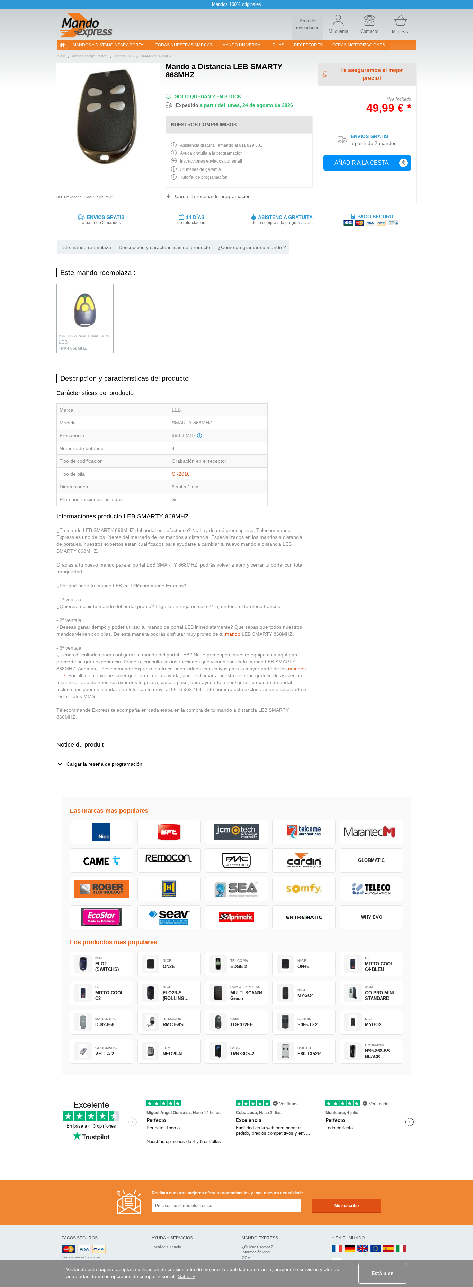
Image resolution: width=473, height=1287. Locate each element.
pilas (278, 45)
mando (232, 634)
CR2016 (181, 474)
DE (350, 1248)
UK (362, 1248)
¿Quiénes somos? (257, 1247)
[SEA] (236, 889)
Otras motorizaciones (358, 45)
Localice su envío (166, 1247)
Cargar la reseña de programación (213, 196)
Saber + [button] (186, 1276)
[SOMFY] (304, 889)
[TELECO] (371, 889)
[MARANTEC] (371, 832)
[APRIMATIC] (236, 917)
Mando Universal (242, 45)
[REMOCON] (169, 860)
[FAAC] (236, 860)
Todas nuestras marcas (184, 45)
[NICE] (101, 832)
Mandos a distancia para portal (109, 45)
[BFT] (169, 832)
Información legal (256, 1252)
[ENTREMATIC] (304, 917)
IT (401, 1248)
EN (375, 1248)
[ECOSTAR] (101, 917)
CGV (246, 1258)
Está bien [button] (383, 1273)
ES (388, 1248)
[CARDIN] (304, 860)
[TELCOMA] (304, 832)
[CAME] (101, 860)
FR (337, 1248)
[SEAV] (169, 917)
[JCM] (236, 832)
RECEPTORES (308, 45)
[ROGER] (101, 889)
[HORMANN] (169, 889)
